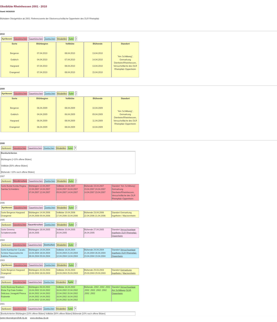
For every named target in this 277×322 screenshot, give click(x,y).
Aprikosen (6, 148)
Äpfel (71, 39)
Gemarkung (126, 270)
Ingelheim (116, 233)
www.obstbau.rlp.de (39, 318)
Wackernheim (129, 273)
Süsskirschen (20, 39)
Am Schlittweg (118, 290)
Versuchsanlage (127, 229)
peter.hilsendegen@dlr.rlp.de (14, 318)
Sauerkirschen (36, 39)
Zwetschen (50, 39)
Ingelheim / (117, 273)
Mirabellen (62, 39)
